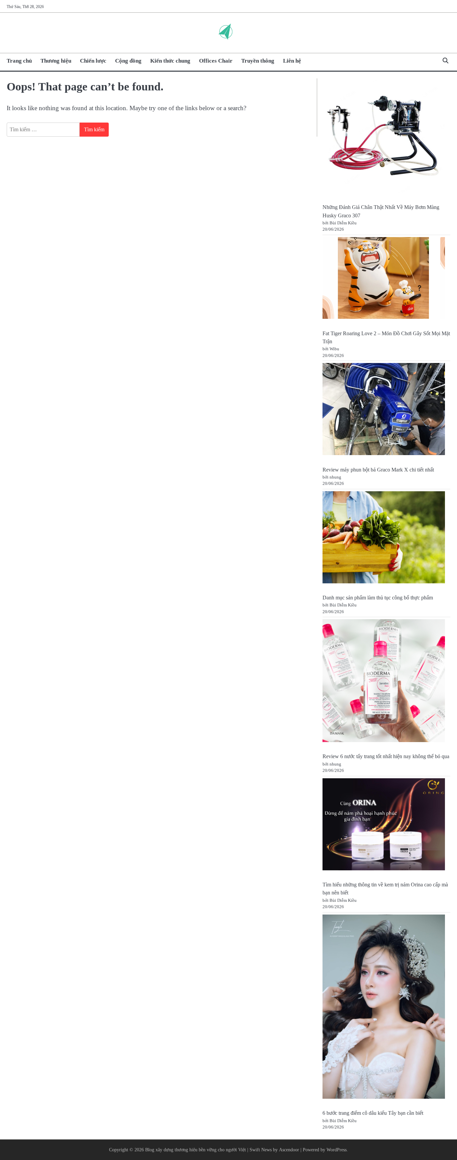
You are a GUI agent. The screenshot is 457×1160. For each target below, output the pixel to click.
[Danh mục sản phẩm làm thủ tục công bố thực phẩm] (384, 538)
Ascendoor (289, 1149)
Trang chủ (19, 61)
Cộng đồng (128, 61)
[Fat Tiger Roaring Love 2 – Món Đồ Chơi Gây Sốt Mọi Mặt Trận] (384, 279)
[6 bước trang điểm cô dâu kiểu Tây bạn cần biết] (384, 1008)
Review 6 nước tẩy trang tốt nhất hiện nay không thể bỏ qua (386, 756)
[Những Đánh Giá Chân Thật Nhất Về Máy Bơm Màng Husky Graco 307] (384, 137)
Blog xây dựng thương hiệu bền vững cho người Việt (195, 1149)
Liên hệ (292, 61)
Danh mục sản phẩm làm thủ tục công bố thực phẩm (378, 598)
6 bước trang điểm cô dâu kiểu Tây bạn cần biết (373, 1113)
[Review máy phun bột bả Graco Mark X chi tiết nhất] (384, 410)
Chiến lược (93, 61)
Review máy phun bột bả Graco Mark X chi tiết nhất (378, 470)
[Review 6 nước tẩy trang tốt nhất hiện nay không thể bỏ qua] (384, 681)
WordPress (337, 1149)
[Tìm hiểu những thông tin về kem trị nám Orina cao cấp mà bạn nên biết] (384, 825)
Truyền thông (257, 61)
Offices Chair (216, 61)
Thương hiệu (55, 61)
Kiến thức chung (170, 61)
